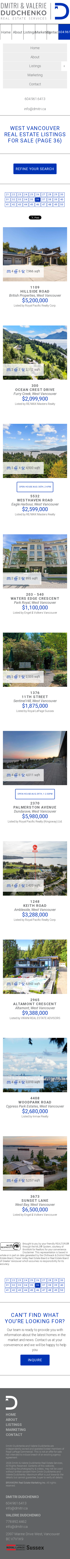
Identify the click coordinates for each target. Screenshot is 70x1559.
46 (37, 204)
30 (61, 194)
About (35, 57)
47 (43, 204)
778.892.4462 (16, 1522)
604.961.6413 (35, 99)
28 (49, 194)
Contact (35, 84)
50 (61, 204)
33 (19, 199)
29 (55, 194)
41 (7, 204)
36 (37, 199)
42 (13, 204)
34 (25, 199)
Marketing (35, 75)
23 (19, 194)
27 (43, 194)
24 (25, 194)
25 (31, 194)
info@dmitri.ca (35, 109)
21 (7, 194)
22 (13, 194)
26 (37, 194)
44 (25, 204)
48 (49, 204)
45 (31, 204)
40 (61, 199)
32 (13, 199)
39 (55, 199)
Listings (14, 1425)
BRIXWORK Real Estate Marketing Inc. (26, 1482)
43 (19, 204)
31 (7, 199)
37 (43, 199)
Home (35, 48)
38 (49, 199)
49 (55, 204)
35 (31, 199)
